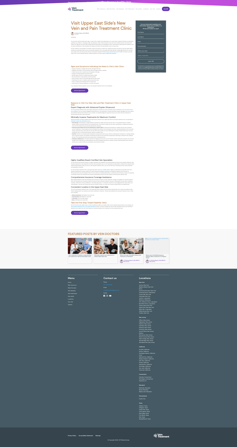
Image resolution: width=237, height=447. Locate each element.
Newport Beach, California (146, 402)
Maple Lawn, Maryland (145, 434)
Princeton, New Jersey (145, 372)
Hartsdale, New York (144, 339)
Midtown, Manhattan (145, 343)
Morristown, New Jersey (146, 378)
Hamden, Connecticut (145, 420)
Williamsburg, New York (145, 354)
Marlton (141, 376)
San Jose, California (144, 411)
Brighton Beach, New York (146, 330)
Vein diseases (120, 9)
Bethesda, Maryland (144, 431)
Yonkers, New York (144, 356)
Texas (140, 446)
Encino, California (144, 394)
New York (142, 325)
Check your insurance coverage (77, 2)
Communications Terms (149, 66)
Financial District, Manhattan (147, 335)
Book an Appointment (79, 102)
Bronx (140, 332)
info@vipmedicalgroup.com (111, 333)
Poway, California (144, 405)
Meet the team (111, 9)
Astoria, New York (144, 328)
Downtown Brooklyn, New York (147, 333)
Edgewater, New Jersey (145, 365)
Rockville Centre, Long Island (147, 346)
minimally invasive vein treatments (99, 140)
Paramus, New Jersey (145, 370)
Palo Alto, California (144, 403)
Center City (142, 441)
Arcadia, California (144, 392)
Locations (146, 9)
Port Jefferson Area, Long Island (148, 345)
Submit (150, 61)
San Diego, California (145, 409)
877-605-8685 (108, 328)
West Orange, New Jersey (146, 381)
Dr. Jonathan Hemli (113, 198)
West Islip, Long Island (145, 352)
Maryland (142, 428)
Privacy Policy (159, 66)
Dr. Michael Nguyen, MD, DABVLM (131, 303)
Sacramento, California (145, 407)
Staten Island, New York (145, 348)
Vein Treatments (129, 9)
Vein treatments (72, 336)
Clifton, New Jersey (144, 363)
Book (165, 9)
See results (139, 9)
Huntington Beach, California (147, 396)
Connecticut (142, 417)
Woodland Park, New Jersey (147, 385)
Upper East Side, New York (146, 350)
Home (69, 325)
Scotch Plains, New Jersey (146, 374)
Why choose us (101, 9)
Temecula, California (144, 413)
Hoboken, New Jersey (145, 368)
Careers (158, 9)
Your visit (152, 9)
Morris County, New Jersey (146, 380)
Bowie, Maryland (143, 432)
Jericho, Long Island (144, 341)
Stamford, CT (143, 424)
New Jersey (142, 360)
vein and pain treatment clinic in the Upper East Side (103, 247)
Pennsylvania (143, 439)
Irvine (140, 398)
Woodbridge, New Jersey (146, 383)
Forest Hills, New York (145, 337)
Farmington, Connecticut (146, 422)
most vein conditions (94, 126)
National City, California (145, 400)
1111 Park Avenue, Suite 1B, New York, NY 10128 (96, 58)
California (142, 389)
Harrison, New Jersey (145, 367)
